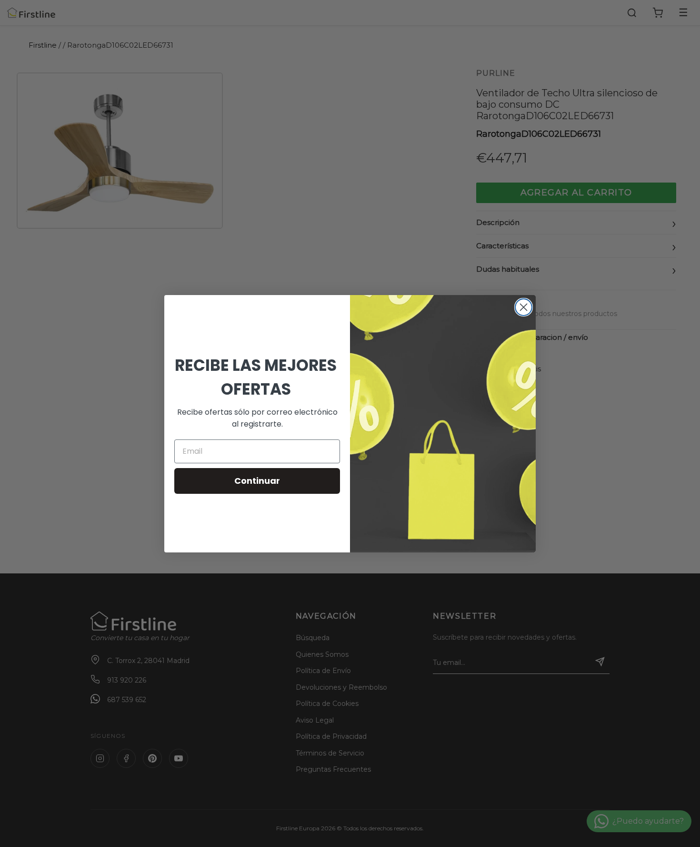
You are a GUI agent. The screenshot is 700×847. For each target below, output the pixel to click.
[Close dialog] (523, 307)
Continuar (257, 481)
